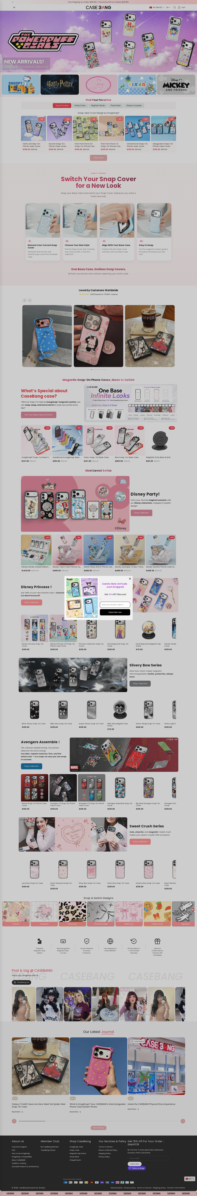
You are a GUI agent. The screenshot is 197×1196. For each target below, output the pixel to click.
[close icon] (130, 578)
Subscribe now (115, 612)
